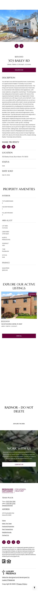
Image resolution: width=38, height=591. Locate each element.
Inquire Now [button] (19, 70)
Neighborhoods (6, 532)
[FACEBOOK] (4, 542)
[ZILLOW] (18, 542)
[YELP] (13, 542)
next (21, 46)
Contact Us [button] (19, 464)
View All (19, 336)
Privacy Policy (22, 584)
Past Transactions (7, 529)
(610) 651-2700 (10, 503)
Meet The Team (7, 523)
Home (4, 520)
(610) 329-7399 (10, 501)
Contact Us (5, 535)
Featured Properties (8, 526)
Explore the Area (19, 423)
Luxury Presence (8, 580)
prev (17, 46)
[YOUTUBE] (8, 542)
